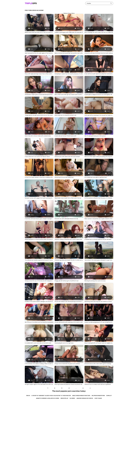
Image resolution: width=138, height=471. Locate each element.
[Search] (111, 3)
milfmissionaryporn (98, 395)
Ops (31, 3)
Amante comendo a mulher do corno (47, 398)
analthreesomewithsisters (81, 395)
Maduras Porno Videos (69, 13)
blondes (72, 398)
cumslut (109, 395)
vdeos (28, 395)
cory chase (98, 398)
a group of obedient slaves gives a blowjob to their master (51, 395)
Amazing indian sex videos (85, 398)
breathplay (64, 398)
